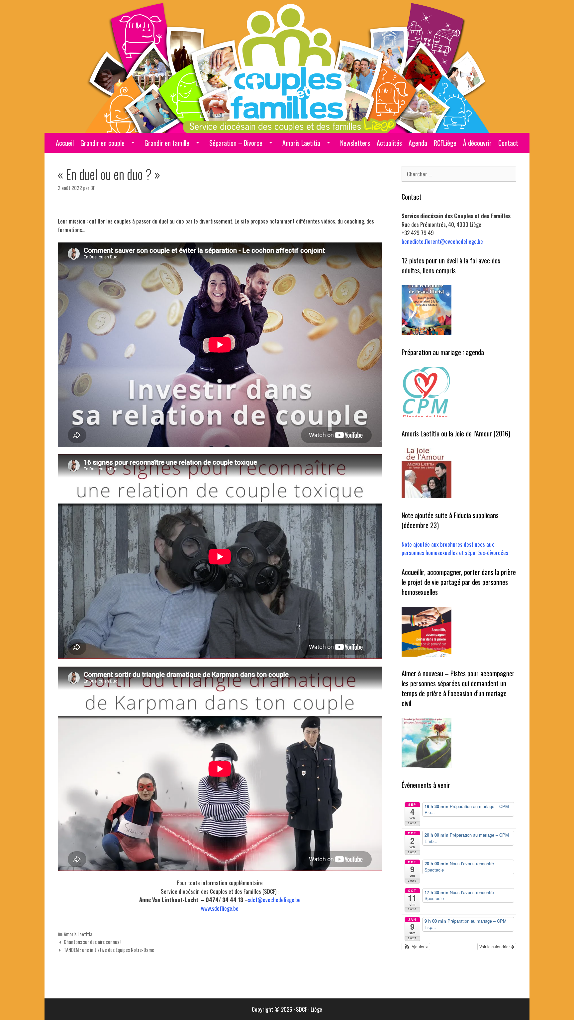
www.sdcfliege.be (220, 908)
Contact (508, 143)
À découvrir (477, 143)
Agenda (418, 143)
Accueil (65, 143)
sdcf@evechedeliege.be (274, 899)
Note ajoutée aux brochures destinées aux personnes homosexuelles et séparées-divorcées (455, 548)
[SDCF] (287, 65)
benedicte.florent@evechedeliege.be (442, 241)
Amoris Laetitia (301, 143)
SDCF (301, 1009)
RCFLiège (445, 143)
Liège (316, 1009)
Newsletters (355, 143)
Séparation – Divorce (235, 143)
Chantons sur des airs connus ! (92, 941)
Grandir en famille (166, 143)
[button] (416, 946)
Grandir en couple (102, 143)
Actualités (389, 143)
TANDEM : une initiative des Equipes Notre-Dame (109, 949)
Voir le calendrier (495, 946)
